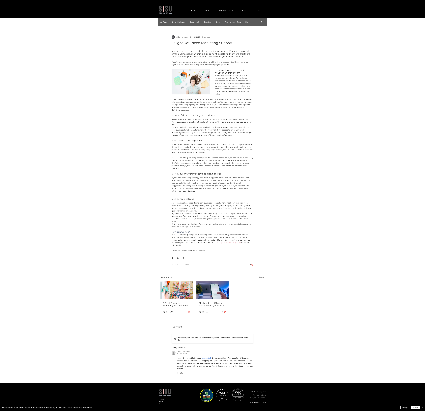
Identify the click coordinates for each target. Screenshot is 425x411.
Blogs (218, 22)
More (247, 22)
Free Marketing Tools (233, 22)
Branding (207, 22)
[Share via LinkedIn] (178, 258)
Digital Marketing (178, 22)
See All (262, 277)
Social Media (195, 22)
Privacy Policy (87, 407)
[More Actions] (252, 352)
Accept (415, 407)
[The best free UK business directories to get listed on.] (212, 290)
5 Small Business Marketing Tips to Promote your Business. (176, 304)
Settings (405, 407)
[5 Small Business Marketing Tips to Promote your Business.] (176, 290)
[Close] (422, 407)
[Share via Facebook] (173, 258)
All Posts (163, 22)
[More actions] (252, 37)
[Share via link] (183, 258)
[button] (262, 22)
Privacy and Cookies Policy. (258, 398)
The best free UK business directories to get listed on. (212, 304)
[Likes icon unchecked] (178, 373)
